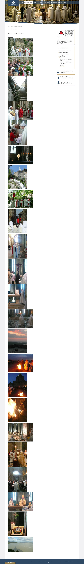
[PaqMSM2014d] (17, 88)
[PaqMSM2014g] (17, 176)
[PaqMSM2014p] (17, 410)
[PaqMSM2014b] (20, 47)
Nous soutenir (53, 2)
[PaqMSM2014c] (20, 66)
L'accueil (40, 2)
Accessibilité (39, 562)
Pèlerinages (46, 2)
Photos (17, 26)
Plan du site (33, 562)
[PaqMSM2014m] (17, 340)
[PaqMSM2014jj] (17, 271)
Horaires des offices (66, 71)
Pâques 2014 (20, 26)
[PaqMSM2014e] (20, 110)
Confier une (66, 77)
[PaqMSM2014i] (17, 220)
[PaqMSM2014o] (17, 384)
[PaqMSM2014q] (20, 432)
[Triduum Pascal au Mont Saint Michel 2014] (20, 544)
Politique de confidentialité (63, 562)
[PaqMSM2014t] (20, 501)
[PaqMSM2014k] (17, 296)
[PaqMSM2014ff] (20, 154)
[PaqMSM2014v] (17, 523)
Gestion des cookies (74, 562)
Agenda (35, 2)
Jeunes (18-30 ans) (62, 2)
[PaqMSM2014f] (17, 132)
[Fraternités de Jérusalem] (13, 3)
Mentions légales (46, 562)
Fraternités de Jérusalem (10, 562)
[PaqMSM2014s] (17, 479)
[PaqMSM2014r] (17, 454)
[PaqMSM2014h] (20, 198)
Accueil (23, 2)
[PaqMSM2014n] (20, 362)
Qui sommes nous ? (28, 2)
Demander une (66, 82)
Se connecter (54, 562)
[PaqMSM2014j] (17, 246)
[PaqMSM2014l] (20, 318)
